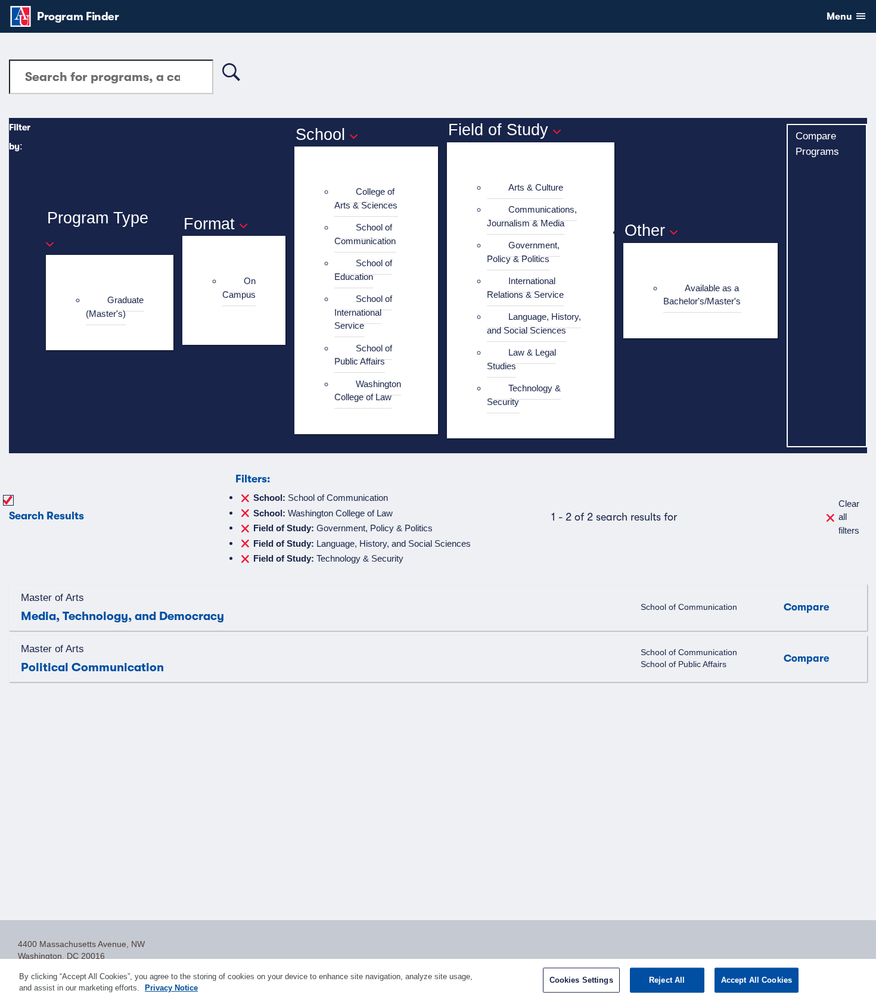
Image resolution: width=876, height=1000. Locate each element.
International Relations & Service (525, 288)
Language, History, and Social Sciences (534, 323)
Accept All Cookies (756, 980)
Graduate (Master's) (115, 307)
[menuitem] (115, 307)
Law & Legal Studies (521, 359)
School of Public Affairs (363, 355)
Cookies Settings (581, 980)
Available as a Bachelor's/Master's (702, 295)
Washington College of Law (367, 391)
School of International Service (363, 312)
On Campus (239, 288)
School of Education (363, 270)
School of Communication (365, 234)
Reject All (667, 980)
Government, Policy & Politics (523, 252)
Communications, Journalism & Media (532, 216)
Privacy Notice (171, 987)
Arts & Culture (535, 187)
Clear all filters (848, 517)
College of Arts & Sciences (365, 198)
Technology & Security (524, 395)
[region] (438, 979)
